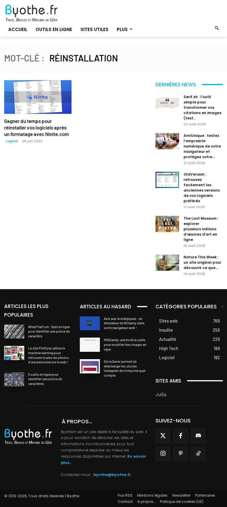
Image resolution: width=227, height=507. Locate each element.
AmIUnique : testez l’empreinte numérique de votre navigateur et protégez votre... (202, 146)
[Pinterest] (180, 453)
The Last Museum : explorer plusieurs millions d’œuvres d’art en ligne (201, 229)
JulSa (160, 394)
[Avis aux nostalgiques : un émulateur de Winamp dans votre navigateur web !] (90, 323)
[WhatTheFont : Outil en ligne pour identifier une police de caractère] (14, 332)
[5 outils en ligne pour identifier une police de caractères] (14, 379)
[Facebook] (180, 436)
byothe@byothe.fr (112, 474)
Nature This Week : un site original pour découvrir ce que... (202, 262)
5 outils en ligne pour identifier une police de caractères (45, 378)
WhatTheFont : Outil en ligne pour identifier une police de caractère (49, 331)
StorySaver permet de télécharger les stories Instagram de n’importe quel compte (124, 368)
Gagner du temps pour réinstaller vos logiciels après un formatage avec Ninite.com (36, 127)
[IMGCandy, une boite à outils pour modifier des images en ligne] (90, 345)
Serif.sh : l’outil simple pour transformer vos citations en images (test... (202, 107)
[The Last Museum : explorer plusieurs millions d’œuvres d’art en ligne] (167, 224)
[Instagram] (162, 453)
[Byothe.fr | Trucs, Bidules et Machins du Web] (38, 13)
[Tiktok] (198, 453)
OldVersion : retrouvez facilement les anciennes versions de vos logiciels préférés (202, 187)
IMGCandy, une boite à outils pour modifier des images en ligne (125, 344)
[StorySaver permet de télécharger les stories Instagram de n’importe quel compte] (90, 366)
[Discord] (198, 436)
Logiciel (12, 141)
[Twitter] (162, 436)
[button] (217, 28)
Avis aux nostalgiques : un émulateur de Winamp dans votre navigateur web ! (124, 323)
